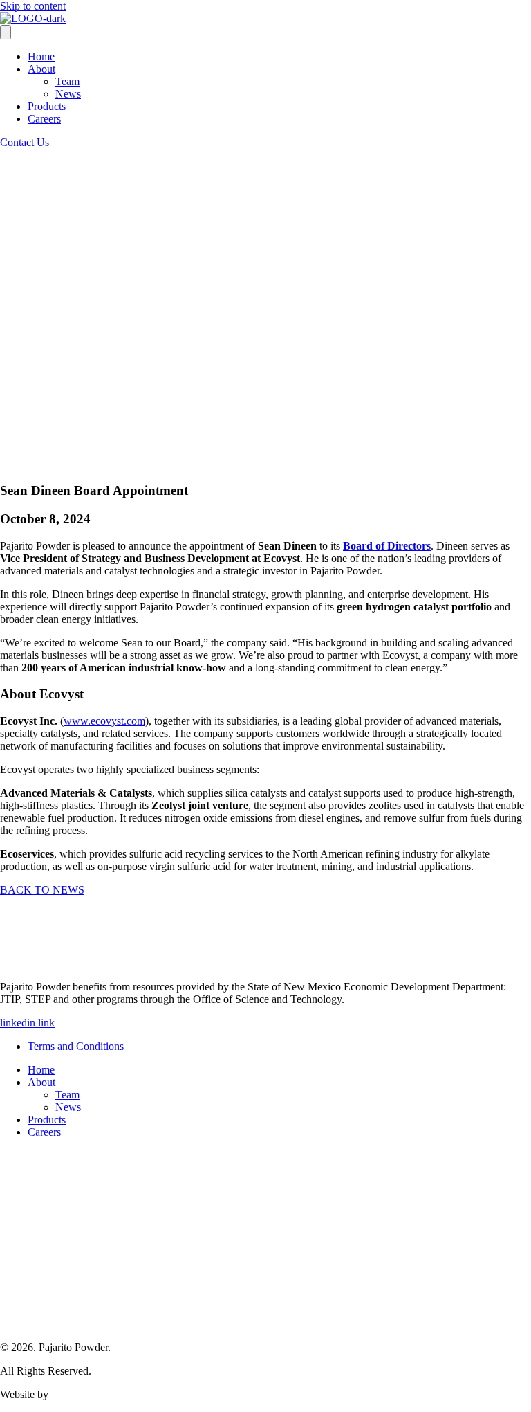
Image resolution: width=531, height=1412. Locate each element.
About (41, 69)
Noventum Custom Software (113, 1394)
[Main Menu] (5, 32)
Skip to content (33, 6)
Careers (44, 119)
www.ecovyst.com (104, 721)
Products (47, 106)
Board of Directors (387, 546)
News (68, 94)
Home (41, 56)
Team (67, 81)
